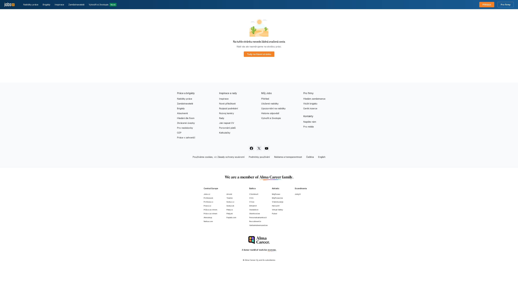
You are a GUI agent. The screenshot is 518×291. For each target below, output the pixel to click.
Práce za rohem (210, 213)
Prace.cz (207, 206)
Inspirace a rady (228, 93)
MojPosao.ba (277, 198)
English (321, 157)
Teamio (229, 198)
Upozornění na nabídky (273, 108)
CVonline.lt (253, 194)
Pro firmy (505, 4)
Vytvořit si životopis (102, 4)
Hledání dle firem (185, 118)
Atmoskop (208, 217)
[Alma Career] (259, 240)
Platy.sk (229, 213)
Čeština (310, 157)
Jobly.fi (298, 194)
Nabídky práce (30, 4)
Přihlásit (487, 4)
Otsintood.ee (254, 213)
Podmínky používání (259, 157)
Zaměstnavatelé (76, 4)
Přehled (265, 98)
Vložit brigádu (310, 103)
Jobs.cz (207, 194)
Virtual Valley (277, 210)
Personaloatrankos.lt (258, 217)
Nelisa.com (208, 221)
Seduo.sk (230, 206)
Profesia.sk (208, 198)
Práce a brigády (186, 93)
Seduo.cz (230, 202)
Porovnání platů (227, 128)
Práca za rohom (210, 210)
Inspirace (59, 4)
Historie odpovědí (270, 113)
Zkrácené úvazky (186, 123)
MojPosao (276, 194)
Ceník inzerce (310, 108)
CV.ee (251, 202)
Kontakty (308, 116)
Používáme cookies (203, 157)
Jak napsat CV (226, 123)
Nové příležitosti (227, 103)
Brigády (46, 4)
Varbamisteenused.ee (258, 225)
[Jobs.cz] (9, 5)
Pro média (308, 126)
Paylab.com (231, 217)
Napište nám (309, 121)
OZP (179, 132)
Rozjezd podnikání (228, 108)
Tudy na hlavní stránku (259, 54)
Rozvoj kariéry (226, 113)
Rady (221, 118)
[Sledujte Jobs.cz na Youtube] (266, 148)
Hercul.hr (276, 206)
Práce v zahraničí (186, 137)
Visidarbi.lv (253, 210)
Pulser (274, 213)
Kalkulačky (224, 132)
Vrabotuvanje (277, 202)
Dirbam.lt (253, 206)
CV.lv (251, 198)
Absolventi (182, 113)
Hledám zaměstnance (314, 98)
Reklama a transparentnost (288, 157)
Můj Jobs (266, 93)
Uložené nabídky (270, 103)
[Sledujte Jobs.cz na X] (259, 148)
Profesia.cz (208, 202)
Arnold (229, 194)
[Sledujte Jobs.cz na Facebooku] (251, 148)
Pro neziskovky (185, 128)
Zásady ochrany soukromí (230, 157)
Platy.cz (229, 210)
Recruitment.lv (255, 221)
